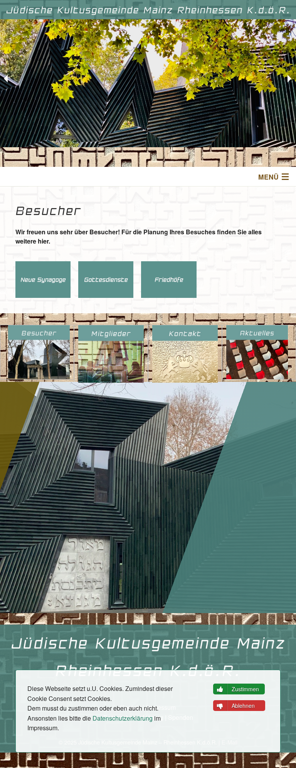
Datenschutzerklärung (122, 718)
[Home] (148, 9)
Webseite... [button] (47, 277)
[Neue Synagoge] (39, 352)
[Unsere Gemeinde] (111, 354)
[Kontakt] (185, 354)
